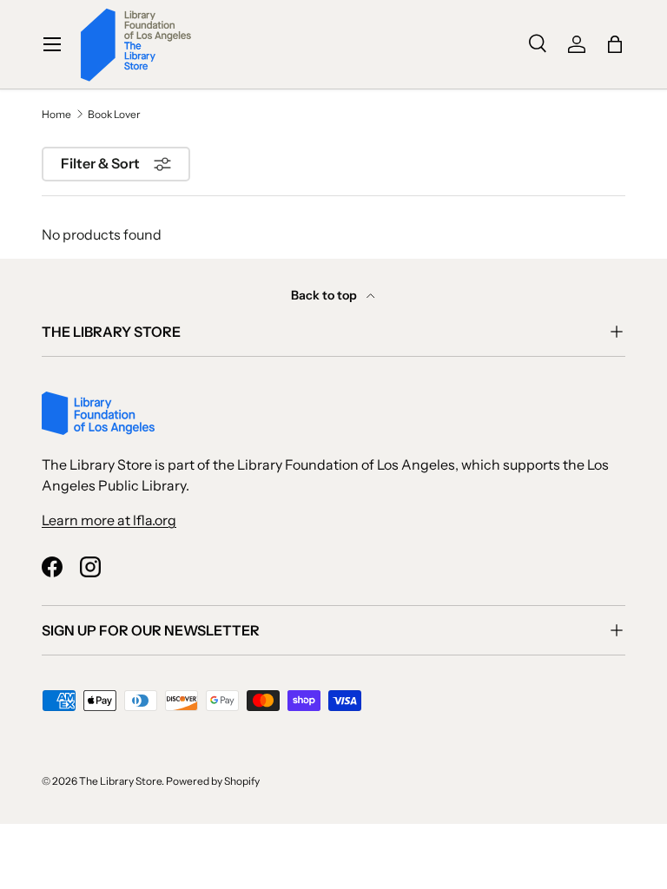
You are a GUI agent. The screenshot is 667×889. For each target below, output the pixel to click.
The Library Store (120, 780)
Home (56, 114)
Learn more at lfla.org (109, 520)
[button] (615, 44)
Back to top (325, 295)
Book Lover (114, 114)
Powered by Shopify (213, 780)
